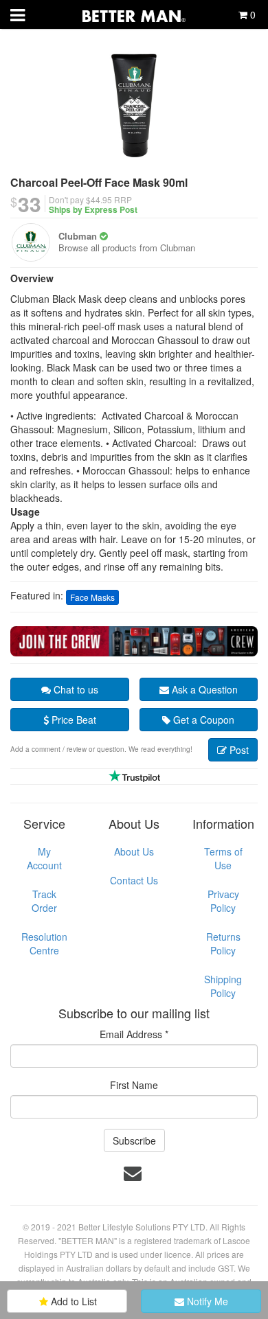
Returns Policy (223, 943)
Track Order (44, 901)
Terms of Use (223, 858)
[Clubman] (31, 242)
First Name (134, 1085)
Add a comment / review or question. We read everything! (101, 749)
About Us (134, 851)
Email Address (134, 1034)
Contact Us (134, 880)
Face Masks (92, 597)
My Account (44, 858)
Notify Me (206, 1301)
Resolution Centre (44, 943)
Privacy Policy (223, 901)
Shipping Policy (223, 986)
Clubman (77, 235)
